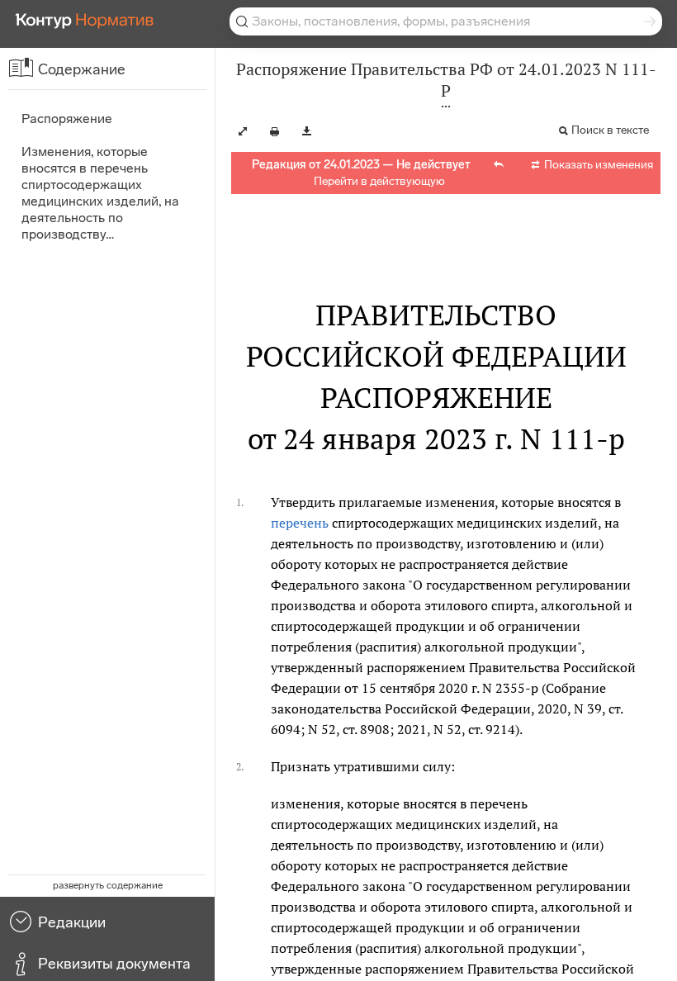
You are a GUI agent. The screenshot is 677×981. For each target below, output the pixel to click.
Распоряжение (66, 118)
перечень (300, 522)
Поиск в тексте (610, 130)
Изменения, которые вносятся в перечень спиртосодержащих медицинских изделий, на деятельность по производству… (100, 193)
